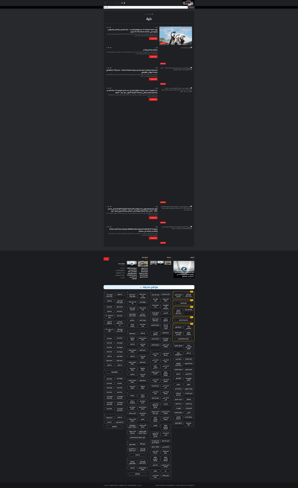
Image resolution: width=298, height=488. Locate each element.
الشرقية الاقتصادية (178, 364)
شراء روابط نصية (166, 300)
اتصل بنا (122, 277)
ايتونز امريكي (155, 367)
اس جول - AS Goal (109, 330)
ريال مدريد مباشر (143, 345)
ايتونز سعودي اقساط (165, 373)
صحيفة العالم (155, 345)
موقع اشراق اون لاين (178, 333)
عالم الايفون (188, 369)
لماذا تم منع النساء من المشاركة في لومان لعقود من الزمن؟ (188, 274)
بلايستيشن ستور (166, 452)
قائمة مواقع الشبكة (171, 485)
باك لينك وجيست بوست (165, 326)
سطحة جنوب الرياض (142, 414)
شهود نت (178, 408)
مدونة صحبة (188, 417)
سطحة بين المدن (143, 402)
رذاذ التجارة (178, 403)
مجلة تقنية (165, 332)
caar (155, 27)
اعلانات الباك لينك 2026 (155, 320)
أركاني (189, 412)
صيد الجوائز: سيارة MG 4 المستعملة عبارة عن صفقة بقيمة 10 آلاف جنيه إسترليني (143, 272)
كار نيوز (178, 374)
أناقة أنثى (178, 378)
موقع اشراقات (188, 333)
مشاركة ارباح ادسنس (178, 296)
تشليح (142, 419)
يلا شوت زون (119, 422)
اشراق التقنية (178, 345)
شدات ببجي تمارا (155, 355)
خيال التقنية (188, 359)
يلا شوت (142, 333)
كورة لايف (120, 343)
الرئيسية (150, 14)
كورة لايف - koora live (119, 397)
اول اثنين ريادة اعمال (188, 295)
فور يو (155, 425)
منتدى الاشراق (165, 320)
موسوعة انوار (188, 424)
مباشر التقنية (178, 412)
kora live (109, 338)
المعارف (188, 399)
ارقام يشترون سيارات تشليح (143, 432)
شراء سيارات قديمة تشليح (137, 437)
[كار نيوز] (188, 3)
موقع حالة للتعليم (166, 340)
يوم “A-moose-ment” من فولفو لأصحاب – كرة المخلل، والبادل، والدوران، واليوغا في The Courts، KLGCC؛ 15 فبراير (132, 30)
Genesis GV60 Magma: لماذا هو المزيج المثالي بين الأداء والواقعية (170, 7)
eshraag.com (158, 485)
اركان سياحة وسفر (183, 338)
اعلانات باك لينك (143, 325)
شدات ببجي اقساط (165, 354)
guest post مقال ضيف (132, 295)
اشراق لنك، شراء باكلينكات (166, 307)
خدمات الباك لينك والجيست (142, 296)
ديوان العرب (142, 320)
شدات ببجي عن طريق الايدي (155, 405)
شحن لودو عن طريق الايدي (155, 441)
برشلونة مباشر (132, 339)
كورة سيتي (132, 444)
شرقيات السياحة (178, 418)
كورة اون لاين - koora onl (119, 323)
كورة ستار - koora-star (109, 295)
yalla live (137, 474)
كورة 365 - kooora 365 (120, 330)
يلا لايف (137, 455)
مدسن (178, 384)
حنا (165, 471)
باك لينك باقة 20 (132, 303)
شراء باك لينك (165, 294)
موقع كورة (114, 372)
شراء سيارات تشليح (142, 426)
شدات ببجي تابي (155, 361)
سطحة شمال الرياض (142, 408)
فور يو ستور (155, 398)
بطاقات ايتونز (155, 447)
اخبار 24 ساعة (155, 339)
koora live (109, 307)
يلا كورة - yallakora (109, 323)
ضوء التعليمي (188, 327)
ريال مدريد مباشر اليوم (142, 462)
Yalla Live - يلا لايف (109, 316)
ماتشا (155, 471)
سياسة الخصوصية (120, 275)
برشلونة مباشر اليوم (132, 462)
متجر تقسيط (155, 386)
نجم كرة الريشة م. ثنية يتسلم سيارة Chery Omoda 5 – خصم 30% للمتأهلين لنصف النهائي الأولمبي (131, 71)
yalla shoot (132, 333)
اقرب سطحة (132, 413)
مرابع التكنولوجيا (178, 354)
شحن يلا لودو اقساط (155, 373)
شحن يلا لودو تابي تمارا (155, 412)
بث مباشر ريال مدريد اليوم (132, 449)
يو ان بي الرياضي (155, 333)
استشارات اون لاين (178, 394)
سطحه (132, 395)
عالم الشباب (183, 303)
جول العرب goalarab (143, 449)
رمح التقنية (188, 403)
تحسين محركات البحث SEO (178, 311)
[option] (188, 269)
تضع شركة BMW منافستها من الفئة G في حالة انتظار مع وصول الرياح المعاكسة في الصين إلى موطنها (132, 273)
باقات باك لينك (155, 300)
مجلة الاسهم (188, 363)
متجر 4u (166, 404)
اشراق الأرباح (178, 423)
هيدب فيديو (178, 399)
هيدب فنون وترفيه (165, 346)
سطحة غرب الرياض (132, 408)
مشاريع (132, 320)
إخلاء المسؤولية (120, 273)
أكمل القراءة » (153, 38)
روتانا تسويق (188, 389)
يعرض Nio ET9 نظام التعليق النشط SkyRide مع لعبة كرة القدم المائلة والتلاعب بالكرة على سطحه (133, 230)
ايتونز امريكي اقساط (155, 419)
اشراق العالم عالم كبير (155, 314)
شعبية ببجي (165, 447)
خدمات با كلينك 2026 (142, 315)
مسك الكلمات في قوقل (188, 347)
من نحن (122, 268)
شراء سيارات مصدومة (132, 432)
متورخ (188, 384)
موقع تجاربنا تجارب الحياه (132, 315)
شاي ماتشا (165, 475)
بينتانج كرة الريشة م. (150, 49)
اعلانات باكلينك (132, 325)
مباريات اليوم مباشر (142, 339)
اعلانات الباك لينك (155, 306)
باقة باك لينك (188, 309)
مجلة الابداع (178, 389)
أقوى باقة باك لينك (132, 309)
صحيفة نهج (188, 374)
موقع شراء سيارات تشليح (132, 426)
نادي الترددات (188, 393)
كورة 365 (142, 444)
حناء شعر (155, 465)
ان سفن (188, 353)
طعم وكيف (188, 408)
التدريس (165, 313)
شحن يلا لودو (165, 441)
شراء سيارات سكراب (132, 420)
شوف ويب (178, 359)
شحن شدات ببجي (165, 434)
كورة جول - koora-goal (119, 302)
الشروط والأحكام (120, 270)
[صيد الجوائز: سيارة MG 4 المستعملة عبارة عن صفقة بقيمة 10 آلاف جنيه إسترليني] (168, 263)
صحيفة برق (178, 327)
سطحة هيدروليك (132, 402)
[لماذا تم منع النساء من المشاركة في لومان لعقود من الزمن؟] (153, 263)
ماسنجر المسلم (183, 320)
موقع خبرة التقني (189, 379)
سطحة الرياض (143, 396)
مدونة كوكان (178, 369)
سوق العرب (142, 302)
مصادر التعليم (155, 325)
